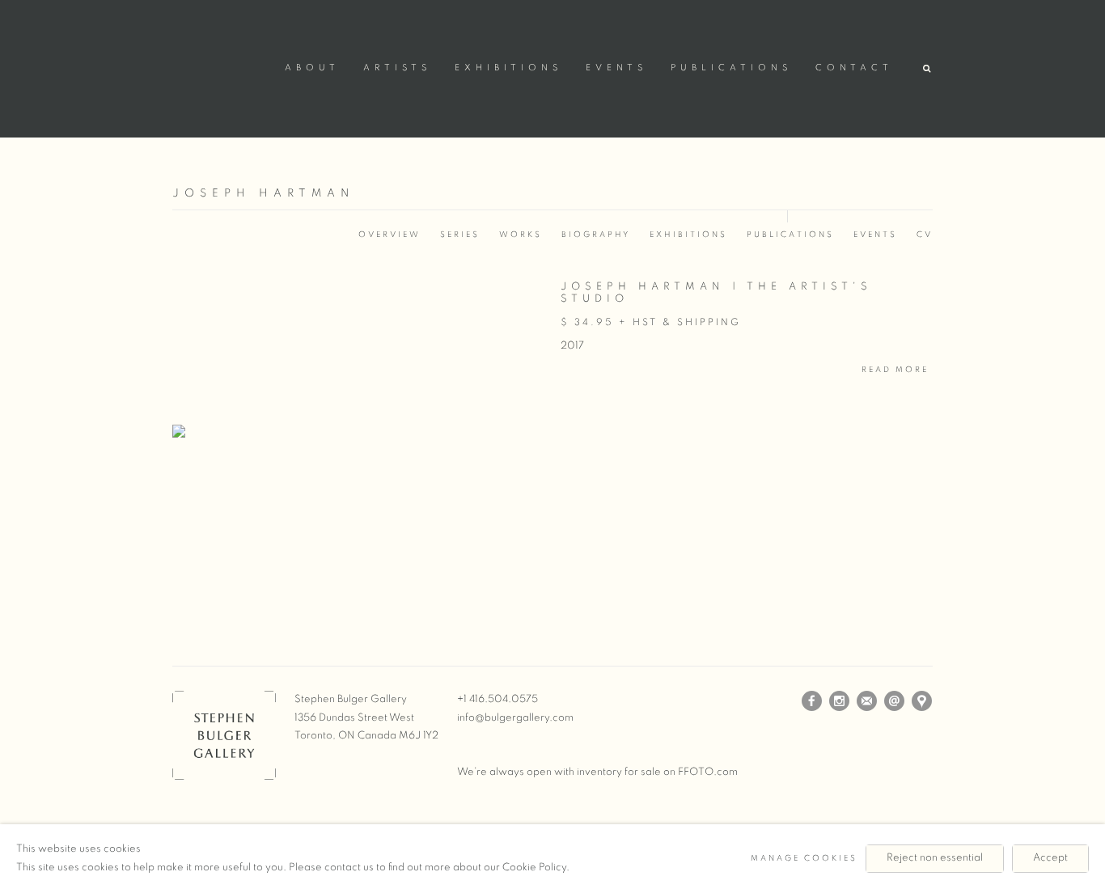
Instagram (839, 701)
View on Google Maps (922, 701)
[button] (928, 69)
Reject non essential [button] (935, 858)
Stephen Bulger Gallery (220, 66)
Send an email (894, 701)
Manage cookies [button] (804, 858)
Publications (731, 68)
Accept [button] (1050, 858)
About (312, 68)
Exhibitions (508, 68)
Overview (389, 235)
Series (460, 235)
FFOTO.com (708, 772)
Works (520, 235)
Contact (854, 68)
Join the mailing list (867, 701)
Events (616, 68)
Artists (397, 68)
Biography (595, 235)
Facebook (812, 701)
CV (925, 235)
